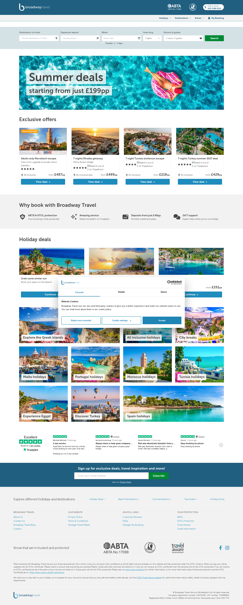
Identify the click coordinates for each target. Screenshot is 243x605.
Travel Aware (183, 525)
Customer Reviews (132, 517)
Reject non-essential (81, 320)
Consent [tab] (79, 292)
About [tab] (164, 292)
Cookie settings (120, 320)
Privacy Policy (125, 482)
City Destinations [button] (161, 499)
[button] (39, 38)
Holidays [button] (163, 18)
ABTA (180, 517)
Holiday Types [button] (96, 499)
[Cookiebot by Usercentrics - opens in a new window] (169, 282)
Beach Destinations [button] (128, 499)
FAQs (125, 521)
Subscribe (159, 475)
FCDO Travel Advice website (149, 577)
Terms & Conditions (78, 521)
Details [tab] (121, 292)
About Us (18, 517)
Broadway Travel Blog (24, 525)
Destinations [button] (181, 18)
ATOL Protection (185, 521)
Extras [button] (198, 18)
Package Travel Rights (79, 525)
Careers (18, 529)
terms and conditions (135, 569)
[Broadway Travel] (34, 7)
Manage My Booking (133, 525)
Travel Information (186, 529)
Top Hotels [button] (189, 499)
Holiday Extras (217, 499)
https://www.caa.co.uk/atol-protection (47, 572)
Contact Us (19, 521)
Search (214, 38)
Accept (162, 320)
